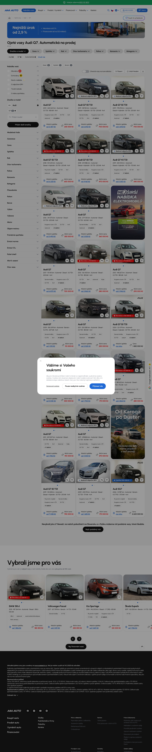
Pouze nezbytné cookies (75, 386)
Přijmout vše (98, 386)
